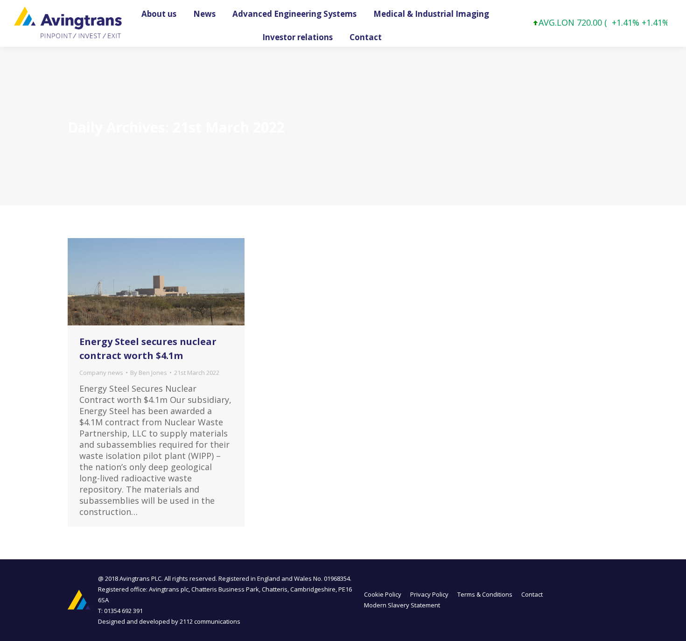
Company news (101, 372)
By (148, 372)
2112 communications (210, 621)
